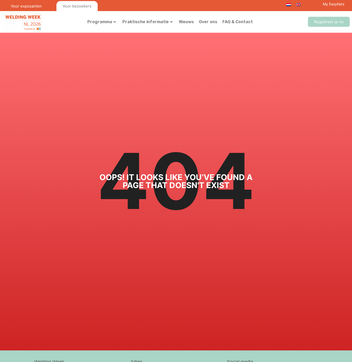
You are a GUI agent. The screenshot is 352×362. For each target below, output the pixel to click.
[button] (329, 22)
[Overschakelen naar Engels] (298, 4)
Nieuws (186, 21)
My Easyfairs (333, 4)
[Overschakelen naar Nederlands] (289, 4)
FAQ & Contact (237, 21)
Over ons (208, 21)
